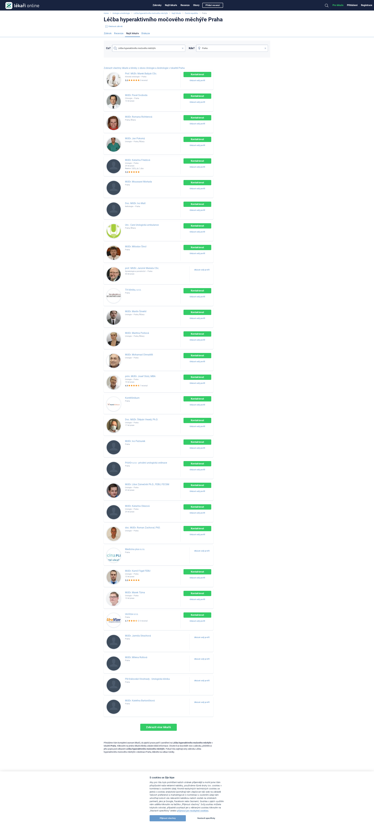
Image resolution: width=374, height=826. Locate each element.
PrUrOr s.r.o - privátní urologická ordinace (146, 462)
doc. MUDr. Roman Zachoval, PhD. (142, 527)
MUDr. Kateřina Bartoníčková (140, 700)
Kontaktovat (197, 74)
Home (106, 13)
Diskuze (145, 33)
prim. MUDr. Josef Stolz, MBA (140, 376)
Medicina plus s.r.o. (135, 549)
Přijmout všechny (168, 818)
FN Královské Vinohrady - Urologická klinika (147, 679)
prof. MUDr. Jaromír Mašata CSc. (142, 268)
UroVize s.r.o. (131, 614)
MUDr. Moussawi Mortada (138, 181)
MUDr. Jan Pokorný (135, 138)
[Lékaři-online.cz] (22, 5)
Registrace (366, 5)
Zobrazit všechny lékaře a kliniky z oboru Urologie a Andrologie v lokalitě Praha (144, 68)
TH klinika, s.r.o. (133, 289)
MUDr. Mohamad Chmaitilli (139, 354)
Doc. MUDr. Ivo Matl (135, 203)
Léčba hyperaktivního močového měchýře (151, 13)
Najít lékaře (171, 5)
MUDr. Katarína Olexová (137, 506)
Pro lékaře (338, 5)
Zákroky (157, 5)
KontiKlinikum (132, 397)
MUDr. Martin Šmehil (135, 311)
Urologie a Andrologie (121, 13)
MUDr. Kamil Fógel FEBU (137, 570)
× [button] (183, 48)
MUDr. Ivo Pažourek (135, 441)
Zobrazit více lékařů (158, 727)
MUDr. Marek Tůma (135, 592)
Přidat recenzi (213, 5)
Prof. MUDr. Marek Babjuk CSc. (141, 73)
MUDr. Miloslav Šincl (135, 246)
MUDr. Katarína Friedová (137, 160)
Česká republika (191, 13)
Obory (196, 5)
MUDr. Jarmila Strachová (138, 635)
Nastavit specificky (206, 818)
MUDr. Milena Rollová (136, 657)
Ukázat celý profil (197, 80)
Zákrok (107, 33)
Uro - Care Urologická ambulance (142, 225)
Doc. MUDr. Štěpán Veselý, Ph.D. (141, 419)
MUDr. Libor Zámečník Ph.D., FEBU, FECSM (147, 484)
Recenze (185, 5)
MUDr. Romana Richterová (138, 116)
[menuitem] (157, 5)
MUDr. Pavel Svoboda (136, 95)
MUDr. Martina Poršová (137, 333)
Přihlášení (352, 5)
